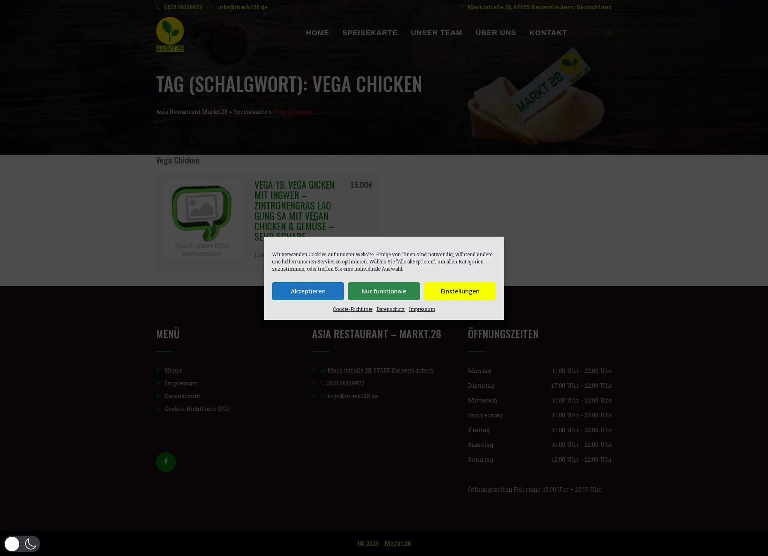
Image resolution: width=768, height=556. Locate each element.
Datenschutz (390, 309)
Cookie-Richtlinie (352, 309)
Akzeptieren (308, 291)
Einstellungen (460, 291)
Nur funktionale (384, 291)
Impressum (422, 309)
